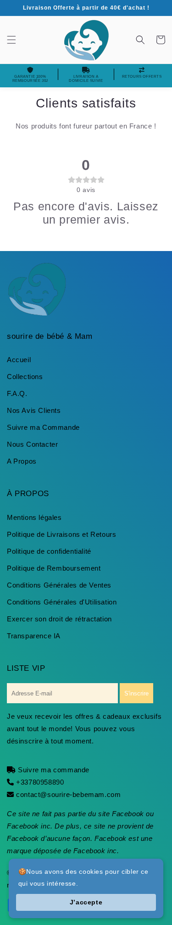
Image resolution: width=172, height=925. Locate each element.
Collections (25, 376)
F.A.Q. (17, 393)
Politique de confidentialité (49, 551)
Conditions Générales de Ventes (59, 585)
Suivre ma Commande (43, 427)
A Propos (22, 461)
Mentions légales (34, 517)
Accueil (19, 360)
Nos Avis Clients (34, 410)
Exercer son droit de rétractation (59, 619)
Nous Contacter (32, 444)
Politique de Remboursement (54, 568)
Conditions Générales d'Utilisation (62, 602)
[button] (11, 40)
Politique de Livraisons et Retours (61, 534)
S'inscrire (136, 693)
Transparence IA (34, 636)
